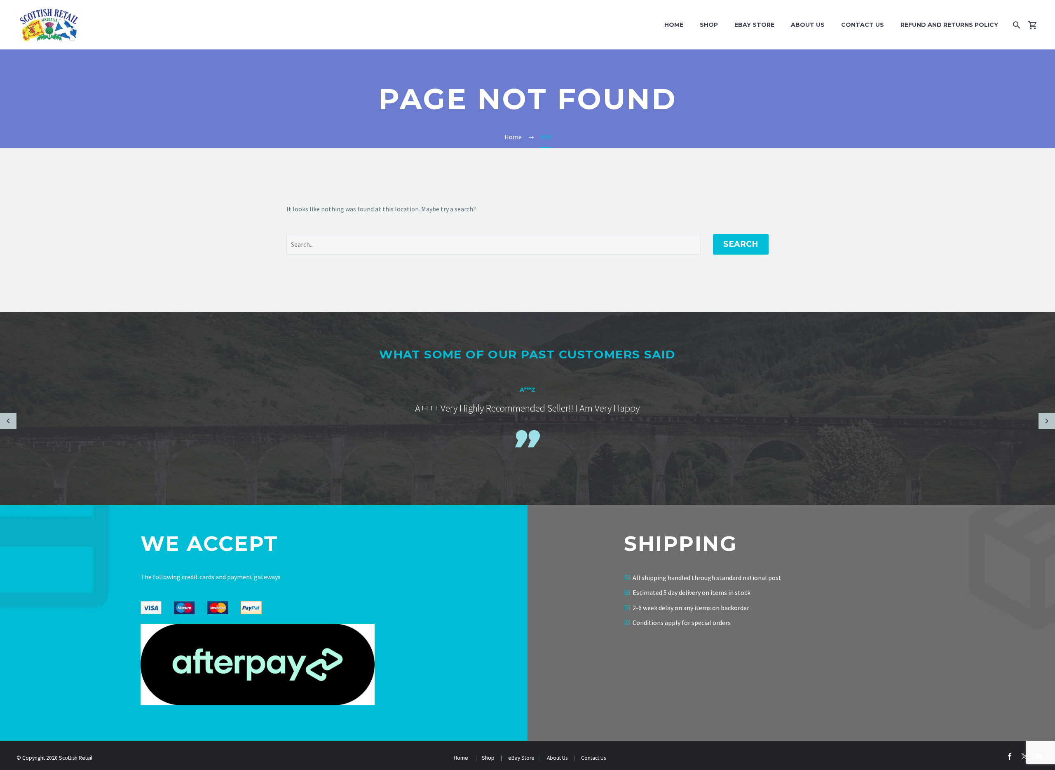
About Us (808, 24)
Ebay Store (754, 24)
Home (673, 24)
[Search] (1015, 24)
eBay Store (521, 757)
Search (740, 244)
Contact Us (862, 24)
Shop (709, 24)
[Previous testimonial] (8, 421)
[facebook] (1009, 756)
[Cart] (1036, 24)
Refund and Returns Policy (949, 24)
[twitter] (1024, 756)
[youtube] (1039, 756)
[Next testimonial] (1047, 421)
